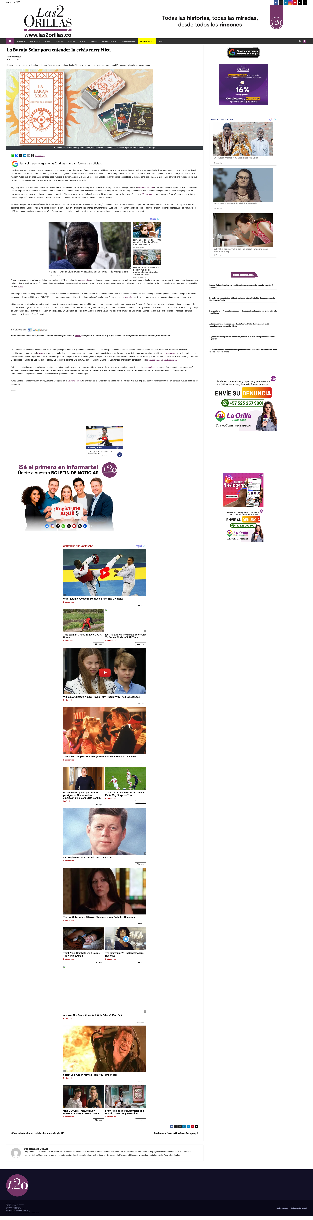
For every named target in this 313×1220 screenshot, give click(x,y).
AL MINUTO (21, 41)
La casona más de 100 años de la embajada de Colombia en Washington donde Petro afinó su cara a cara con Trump (243, 350)
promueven (171, 353)
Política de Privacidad (299, 1208)
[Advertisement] (104, 409)
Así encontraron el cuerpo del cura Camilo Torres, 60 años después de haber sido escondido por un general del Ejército (239, 325)
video (20, 286)
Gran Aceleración (146, 187)
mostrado (84, 280)
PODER (47, 41)
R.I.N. (161, 41)
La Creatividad (153, 359)
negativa (129, 297)
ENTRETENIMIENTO (109, 41)
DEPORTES (59, 41)
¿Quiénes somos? (282, 1208)
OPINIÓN (71, 41)
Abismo (78, 335)
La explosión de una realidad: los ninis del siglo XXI (38, 1133)
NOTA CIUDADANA (128, 41)
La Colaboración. (169, 359)
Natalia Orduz (15, 57)
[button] (300, 41)
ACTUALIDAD (34, 41)
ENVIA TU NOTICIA (147, 41)
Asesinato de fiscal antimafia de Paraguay (175, 1133)
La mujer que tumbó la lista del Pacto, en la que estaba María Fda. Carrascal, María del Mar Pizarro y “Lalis (242, 299)
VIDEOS (82, 41)
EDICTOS (94, 41)
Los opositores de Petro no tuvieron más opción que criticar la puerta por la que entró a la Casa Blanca (243, 312)
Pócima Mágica (148, 194)
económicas (150, 367)
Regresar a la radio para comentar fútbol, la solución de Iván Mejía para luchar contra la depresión (242, 337)
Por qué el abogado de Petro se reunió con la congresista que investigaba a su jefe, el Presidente (241, 286)
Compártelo (40, 155)
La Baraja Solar (74, 380)
